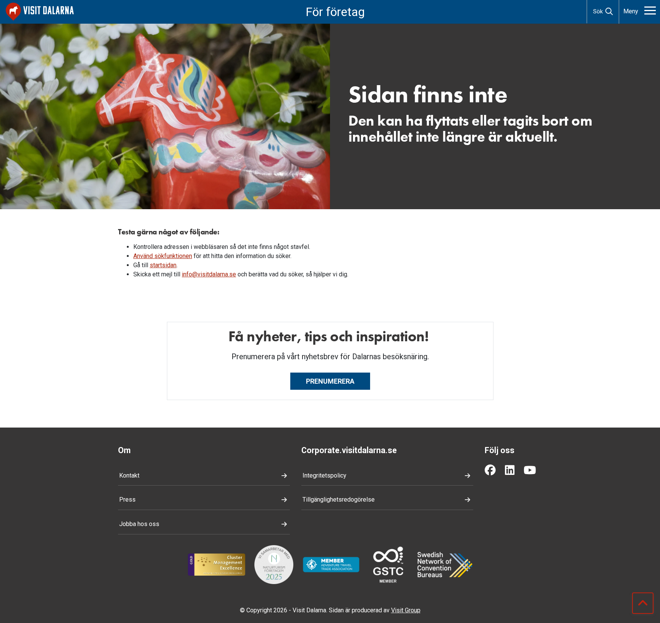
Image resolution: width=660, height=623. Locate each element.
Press (127, 499)
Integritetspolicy (324, 475)
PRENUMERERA (330, 381)
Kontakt (129, 475)
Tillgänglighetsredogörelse (338, 499)
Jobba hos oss (139, 524)
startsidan (163, 265)
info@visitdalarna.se (209, 274)
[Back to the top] (643, 603)
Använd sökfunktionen (162, 256)
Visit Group (406, 610)
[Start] (40, 11)
